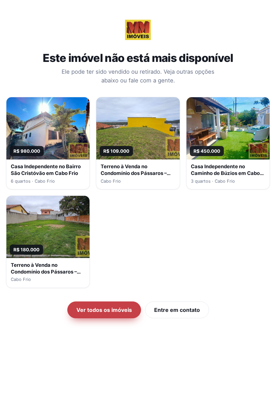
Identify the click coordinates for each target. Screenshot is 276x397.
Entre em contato (177, 309)
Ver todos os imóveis (104, 309)
